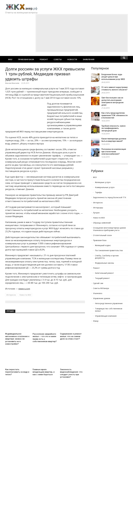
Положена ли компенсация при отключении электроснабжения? (113, 151)
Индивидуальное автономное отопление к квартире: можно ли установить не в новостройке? (17, 339)
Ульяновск (97, 293)
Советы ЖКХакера (101, 288)
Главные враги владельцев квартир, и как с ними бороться (44, 372)
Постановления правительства (109, 250)
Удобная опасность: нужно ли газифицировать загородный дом (113, 128)
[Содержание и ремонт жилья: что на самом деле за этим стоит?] (72, 323)
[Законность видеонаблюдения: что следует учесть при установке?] (72, 359)
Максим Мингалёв (12, 83)
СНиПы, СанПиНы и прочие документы (107, 256)
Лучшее (10, 311)
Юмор (95, 321)
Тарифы (98, 192)
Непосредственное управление (109, 303)
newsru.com (24, 288)
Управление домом (101, 298)
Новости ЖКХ (25, 295)
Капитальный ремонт (104, 273)
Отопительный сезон (102, 235)
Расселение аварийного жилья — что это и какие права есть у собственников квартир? (45, 338)
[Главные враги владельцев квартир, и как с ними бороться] (45, 359)
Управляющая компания (106, 316)
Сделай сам (98, 283)
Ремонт (44, 59)
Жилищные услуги (103, 182)
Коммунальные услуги (104, 187)
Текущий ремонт (102, 278)
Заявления (88, 59)
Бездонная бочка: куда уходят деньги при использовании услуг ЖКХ (113, 76)
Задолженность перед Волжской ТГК (109, 197)
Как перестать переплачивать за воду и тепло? (17, 372)
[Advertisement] (81, 33)
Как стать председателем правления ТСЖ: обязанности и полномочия (114, 115)
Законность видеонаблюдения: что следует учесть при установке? (71, 373)
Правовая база (26, 59)
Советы (58, 59)
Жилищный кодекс (103, 245)
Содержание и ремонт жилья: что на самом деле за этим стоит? (71, 336)
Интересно (11, 295)
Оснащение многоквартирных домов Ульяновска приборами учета (109, 229)
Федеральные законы (104, 263)
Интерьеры (98, 208)
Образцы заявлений (102, 223)
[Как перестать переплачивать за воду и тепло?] (17, 359)
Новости (72, 59)
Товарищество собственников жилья (108, 309)
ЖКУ (10, 59)
